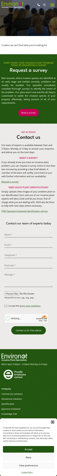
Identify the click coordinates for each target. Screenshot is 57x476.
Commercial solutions (12, 394)
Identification (7, 404)
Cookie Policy (27, 472)
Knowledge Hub (9, 414)
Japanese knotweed (10, 409)
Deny (28, 457)
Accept (28, 449)
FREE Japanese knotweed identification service (24, 211)
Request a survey (10, 181)
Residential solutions (11, 399)
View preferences (28, 465)
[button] (52, 422)
